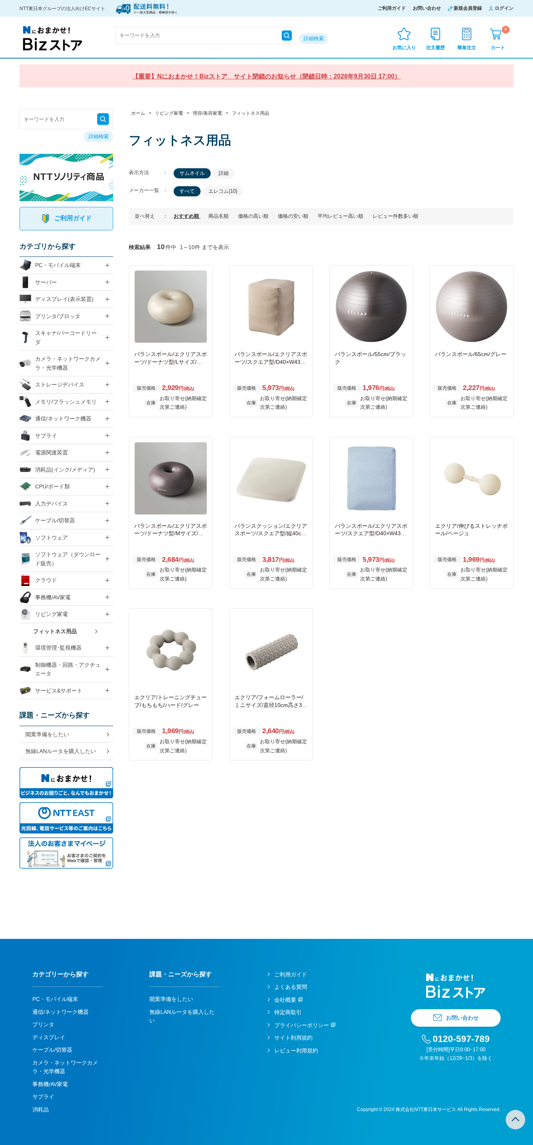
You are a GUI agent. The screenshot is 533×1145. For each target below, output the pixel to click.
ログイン (504, 8)
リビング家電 (51, 614)
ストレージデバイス (59, 384)
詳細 (224, 173)
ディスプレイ (48, 1037)
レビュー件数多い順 (395, 216)
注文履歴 (435, 47)
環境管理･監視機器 (58, 648)
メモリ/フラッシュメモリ (66, 402)
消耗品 (40, 1109)
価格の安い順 (294, 216)
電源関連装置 (51, 452)
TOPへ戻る (515, 1119)
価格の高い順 (254, 216)
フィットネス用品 (55, 631)
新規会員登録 (468, 8)
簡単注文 (466, 47)
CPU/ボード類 (52, 486)
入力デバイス (51, 503)
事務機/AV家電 (53, 597)
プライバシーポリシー (301, 1025)
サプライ (46, 436)
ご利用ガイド (392, 8)
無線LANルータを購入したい (60, 751)
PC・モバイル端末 (58, 265)
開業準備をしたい (47, 734)
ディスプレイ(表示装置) (64, 299)
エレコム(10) (222, 191)
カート (499, 38)
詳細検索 (314, 38)
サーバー (46, 282)
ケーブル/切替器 (55, 520)
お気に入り (404, 47)
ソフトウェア (51, 537)
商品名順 (219, 216)
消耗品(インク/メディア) (65, 470)
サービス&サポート (58, 690)
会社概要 (285, 1000)
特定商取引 (288, 1012)
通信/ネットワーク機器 (63, 418)
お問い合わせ (427, 8)
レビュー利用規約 (296, 1050)
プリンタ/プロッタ (57, 316)
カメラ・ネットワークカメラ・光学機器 (68, 363)
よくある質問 (290, 987)
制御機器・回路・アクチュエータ (68, 669)
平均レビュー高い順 (341, 216)
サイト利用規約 (293, 1038)
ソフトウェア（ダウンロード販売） (68, 558)
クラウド (46, 580)
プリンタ (43, 1024)
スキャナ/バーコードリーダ (66, 337)
